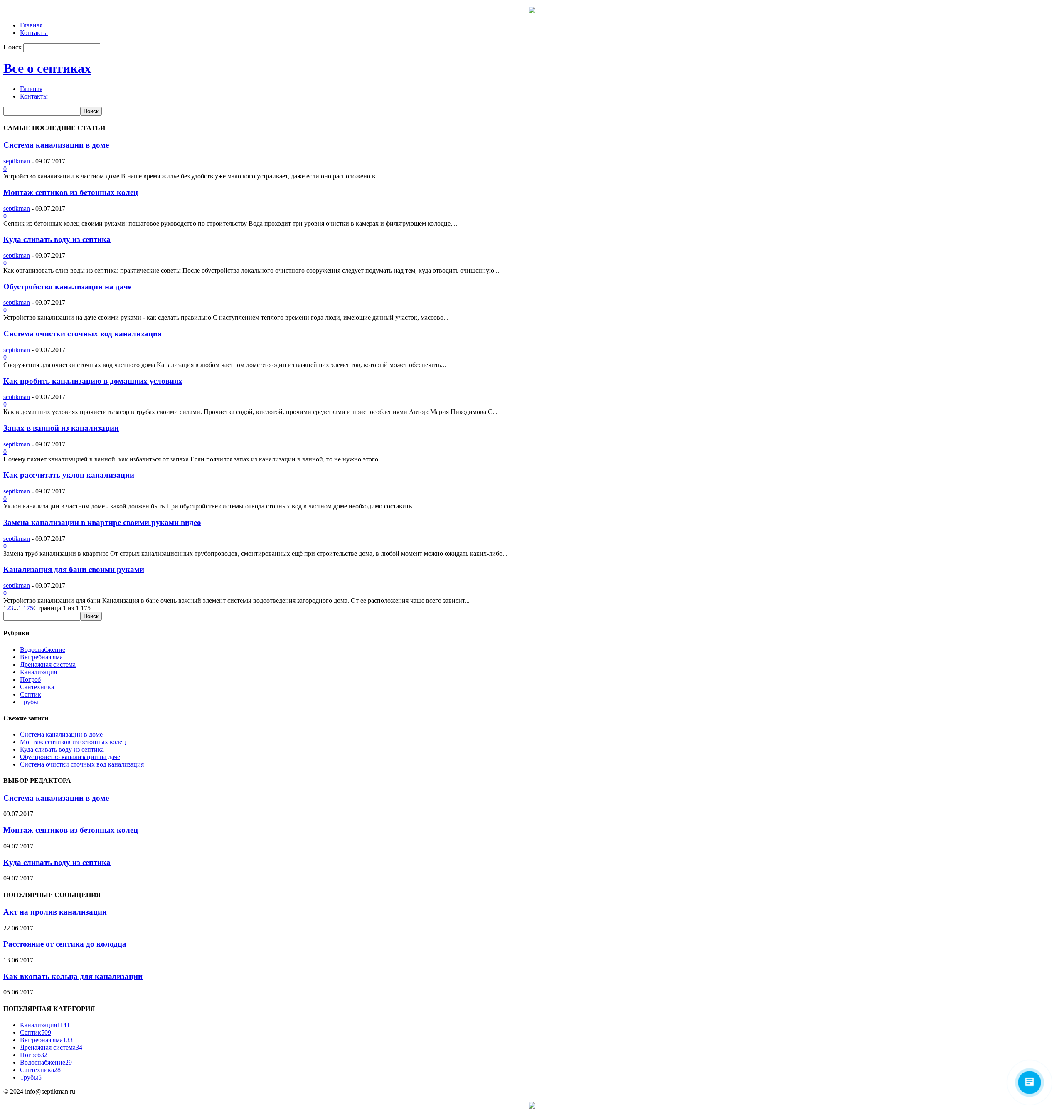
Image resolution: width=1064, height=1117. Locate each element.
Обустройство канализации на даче (67, 286)
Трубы (29, 701)
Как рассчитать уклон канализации (68, 475)
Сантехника (37, 686)
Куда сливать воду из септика (57, 239)
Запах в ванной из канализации (61, 428)
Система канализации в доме (56, 145)
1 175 (25, 608)
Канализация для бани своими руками (73, 569)
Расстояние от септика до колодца (64, 943)
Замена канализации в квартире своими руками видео (102, 522)
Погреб (30, 679)
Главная (31, 25)
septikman (16, 161)
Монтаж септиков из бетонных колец (70, 192)
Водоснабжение (42, 649)
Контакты (34, 32)
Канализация (38, 672)
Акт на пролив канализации (55, 911)
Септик (30, 694)
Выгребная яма (41, 657)
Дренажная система (48, 664)
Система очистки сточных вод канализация (82, 333)
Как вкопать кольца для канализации (73, 976)
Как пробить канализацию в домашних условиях (92, 381)
